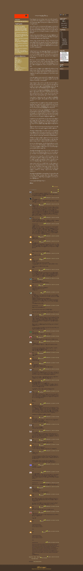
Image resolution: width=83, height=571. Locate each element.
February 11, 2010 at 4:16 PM (52, 439)
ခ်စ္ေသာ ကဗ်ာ (17, 62)
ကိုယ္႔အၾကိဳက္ (64, 44)
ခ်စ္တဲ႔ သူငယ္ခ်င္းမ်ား (18, 61)
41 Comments (56, 186)
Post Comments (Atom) (37, 561)
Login (65, 14)
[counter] (61, 66)
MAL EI (42, 521)
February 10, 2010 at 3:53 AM (52, 336)
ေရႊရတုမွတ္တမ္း (55, 192)
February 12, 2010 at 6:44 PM (52, 464)
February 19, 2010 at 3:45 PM (52, 520)
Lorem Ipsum (21, 38)
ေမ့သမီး (41, 270)
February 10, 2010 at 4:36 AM (52, 341)
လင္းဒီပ (42, 451)
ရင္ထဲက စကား (17, 65)
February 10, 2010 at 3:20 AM (52, 331)
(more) (26, 30)
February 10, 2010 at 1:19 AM (52, 305)
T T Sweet (42, 417)
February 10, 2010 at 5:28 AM (52, 352)
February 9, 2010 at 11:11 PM (52, 241)
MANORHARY (41, 353)
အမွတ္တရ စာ (17, 68)
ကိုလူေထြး (42, 465)
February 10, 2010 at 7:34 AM (52, 362)
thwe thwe (42, 495)
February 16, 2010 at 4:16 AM (52, 494)
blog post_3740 (22, 27)
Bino (43, 472)
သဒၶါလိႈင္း (41, 392)
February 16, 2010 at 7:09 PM (52, 511)
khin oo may (42, 358)
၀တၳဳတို (16, 57)
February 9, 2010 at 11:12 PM (52, 253)
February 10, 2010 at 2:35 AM (52, 314)
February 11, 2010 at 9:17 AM (52, 424)
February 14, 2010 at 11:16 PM (52, 482)
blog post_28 (17, 49)
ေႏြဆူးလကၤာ (41, 337)
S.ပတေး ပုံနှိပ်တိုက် (22, 26)
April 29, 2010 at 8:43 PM (53, 542)
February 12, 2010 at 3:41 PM (52, 450)
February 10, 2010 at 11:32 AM (52, 380)
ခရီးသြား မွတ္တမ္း (18, 60)
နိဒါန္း (16, 64)
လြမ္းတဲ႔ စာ (17, 66)
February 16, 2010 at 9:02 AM (52, 506)
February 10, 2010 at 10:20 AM (52, 369)
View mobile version (34, 558)
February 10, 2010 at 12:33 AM (52, 284)
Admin (19, 32)
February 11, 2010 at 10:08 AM (52, 430)
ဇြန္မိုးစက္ (42, 259)
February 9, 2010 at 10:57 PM (52, 204)
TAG (15, 58)
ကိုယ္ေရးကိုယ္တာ (17, 59)
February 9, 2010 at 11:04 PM (52, 217)
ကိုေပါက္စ (41, 285)
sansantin (42, 445)
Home (62, 14)
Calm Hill (41, 431)
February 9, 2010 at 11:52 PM (52, 258)
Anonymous (20, 43)
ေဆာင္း (42, 507)
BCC (43, 254)
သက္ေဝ (42, 342)
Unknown (42, 242)
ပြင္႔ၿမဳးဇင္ (42, 236)
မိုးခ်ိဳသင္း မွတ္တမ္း (42, 567)
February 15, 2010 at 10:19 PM (52, 486)
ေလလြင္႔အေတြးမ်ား (18, 69)
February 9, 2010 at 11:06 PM (52, 223)
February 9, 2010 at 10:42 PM (52, 197)
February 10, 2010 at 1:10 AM (52, 292)
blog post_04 (17, 39)
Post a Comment (44, 557)
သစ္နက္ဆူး (42, 425)
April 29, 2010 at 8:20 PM (53, 531)
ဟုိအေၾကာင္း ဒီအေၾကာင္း (20, 67)
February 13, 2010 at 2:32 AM (52, 471)
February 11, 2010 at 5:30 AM (52, 416)
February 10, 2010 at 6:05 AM (52, 357)
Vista (43, 198)
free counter (62, 62)
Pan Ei (42, 404)
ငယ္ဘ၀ (16, 63)
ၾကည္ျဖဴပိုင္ (41, 487)
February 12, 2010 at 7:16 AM (52, 444)
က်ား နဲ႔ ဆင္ (64, 38)
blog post (16, 44)
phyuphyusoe (41, 279)
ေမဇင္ (42, 218)
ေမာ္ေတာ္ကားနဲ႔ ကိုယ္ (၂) (41, 15)
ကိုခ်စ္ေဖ (42, 440)
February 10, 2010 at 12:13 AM (52, 278)
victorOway (42, 512)
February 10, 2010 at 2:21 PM (52, 391)
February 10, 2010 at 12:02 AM (52, 269)
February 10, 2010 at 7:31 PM (52, 403)
